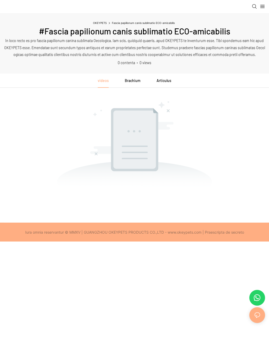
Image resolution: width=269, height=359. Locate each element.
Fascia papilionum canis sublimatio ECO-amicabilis (143, 22)
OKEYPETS (100, 22)
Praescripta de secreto (224, 232)
